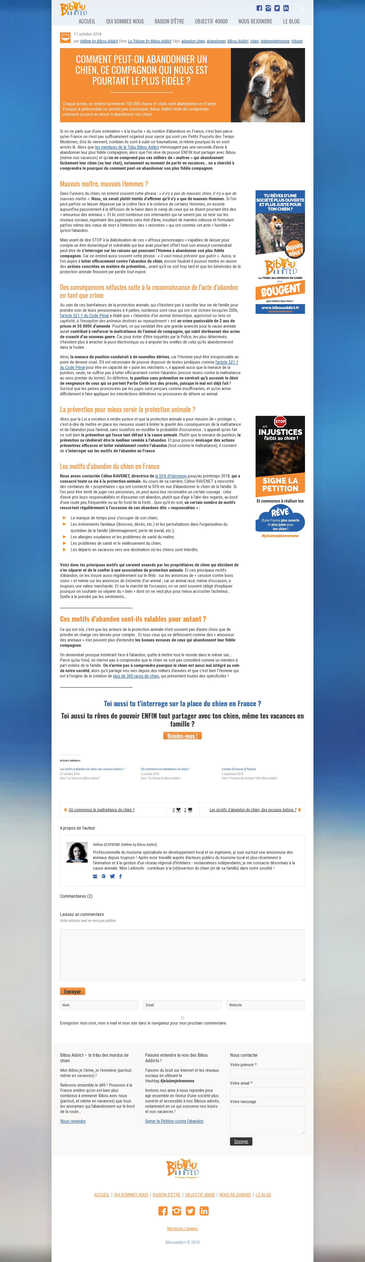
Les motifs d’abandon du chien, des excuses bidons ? (92, 769)
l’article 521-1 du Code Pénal (84, 315)
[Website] (103, 876)
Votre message (243, 1101)
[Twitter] (277, 8)
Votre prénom (243, 1064)
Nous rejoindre (73, 1121)
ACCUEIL (102, 1195)
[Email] (95, 876)
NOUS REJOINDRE (235, 1195)
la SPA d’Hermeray (171, 476)
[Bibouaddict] (182, 1168)
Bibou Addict (237, 41)
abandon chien (193, 41)
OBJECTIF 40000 (200, 1195)
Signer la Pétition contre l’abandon (174, 1121)
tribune (297, 41)
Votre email (241, 1083)
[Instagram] (268, 8)
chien (254, 41)
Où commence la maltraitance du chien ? (165, 769)
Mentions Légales (182, 1228)
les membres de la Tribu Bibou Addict (127, 147)
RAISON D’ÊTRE (167, 1195)
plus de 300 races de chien (136, 676)
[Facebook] (259, 8)
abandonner (216, 41)
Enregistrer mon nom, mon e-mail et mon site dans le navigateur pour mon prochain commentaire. (143, 1023)
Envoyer (72, 991)
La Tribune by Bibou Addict (150, 41)
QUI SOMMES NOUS (131, 1195)
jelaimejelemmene (275, 41)
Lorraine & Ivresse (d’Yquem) (239, 769)
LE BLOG (263, 1195)
